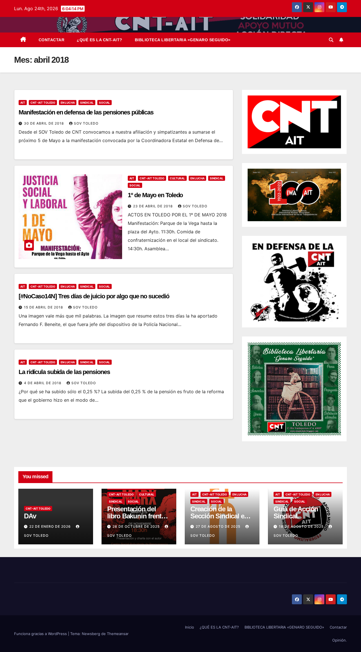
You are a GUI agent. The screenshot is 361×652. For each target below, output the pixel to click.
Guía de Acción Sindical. (296, 512)
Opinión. (339, 640)
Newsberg (91, 633)
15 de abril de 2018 (44, 307)
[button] (331, 40)
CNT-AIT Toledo (42, 102)
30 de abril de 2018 (44, 123)
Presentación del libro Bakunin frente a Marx (138, 516)
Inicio (189, 627)
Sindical (87, 102)
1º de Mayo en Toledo (155, 195)
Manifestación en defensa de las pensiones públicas (86, 112)
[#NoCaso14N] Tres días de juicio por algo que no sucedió (94, 296)
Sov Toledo (86, 123)
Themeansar (118, 633)
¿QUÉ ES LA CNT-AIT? (99, 40)
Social (104, 102)
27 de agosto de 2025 (218, 526)
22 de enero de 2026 (50, 526)
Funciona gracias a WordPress (41, 633)
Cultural (177, 178)
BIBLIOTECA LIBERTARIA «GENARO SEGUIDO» (183, 40)
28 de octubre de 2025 (137, 526)
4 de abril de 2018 (43, 383)
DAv (30, 516)
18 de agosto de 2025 (302, 526)
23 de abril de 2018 (153, 206)
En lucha (68, 102)
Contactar (52, 40)
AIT (22, 102)
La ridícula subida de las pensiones (64, 371)
